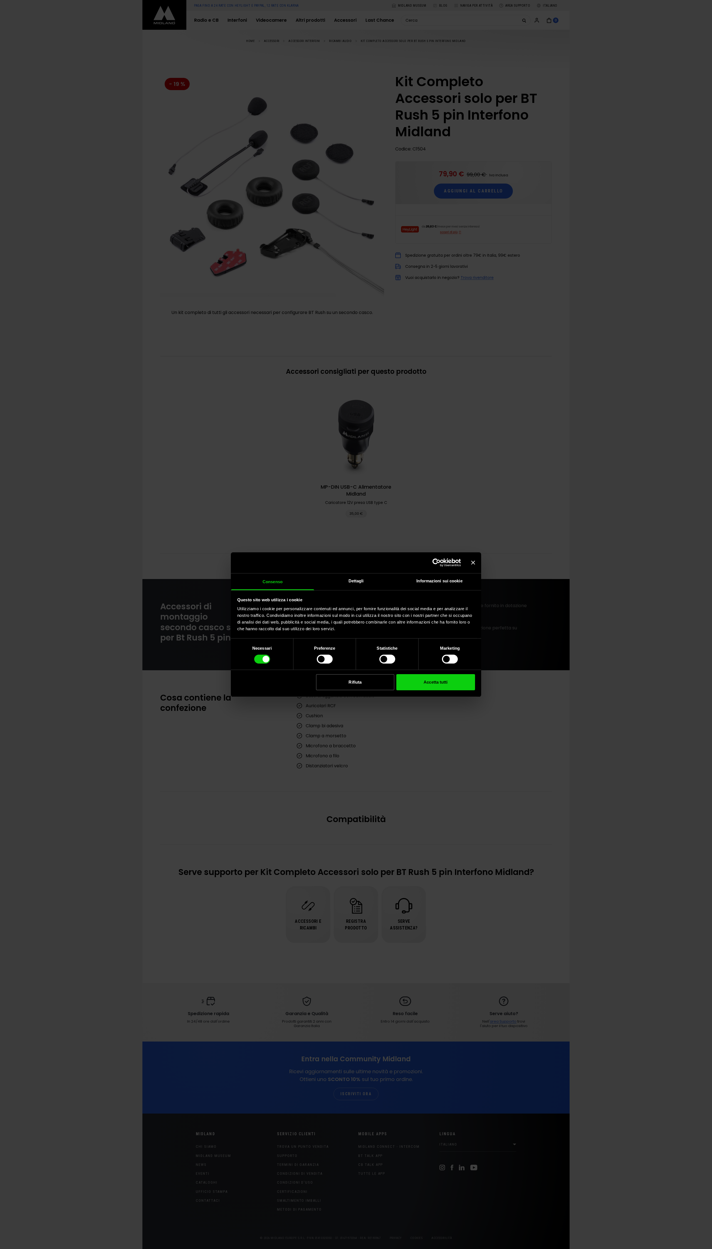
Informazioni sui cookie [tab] (439, 580)
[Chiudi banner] (473, 563)
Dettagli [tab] (356, 580)
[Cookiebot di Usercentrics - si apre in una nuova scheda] (436, 562)
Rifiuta (355, 682)
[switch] (325, 659)
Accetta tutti (436, 682)
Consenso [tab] (273, 581)
